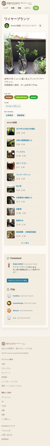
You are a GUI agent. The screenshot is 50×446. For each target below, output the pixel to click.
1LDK (4, 406)
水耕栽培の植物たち (24, 197)
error (13, 25)
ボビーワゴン (21, 163)
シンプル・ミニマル (10, 381)
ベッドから (20, 152)
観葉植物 (20, 115)
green (33, 97)
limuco (16, 310)
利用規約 (5, 439)
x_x (14, 318)
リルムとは (6, 430)
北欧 (3, 364)
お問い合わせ (7, 435)
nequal (25, 353)
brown (9, 97)
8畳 (3, 415)
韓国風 (4, 377)
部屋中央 (19, 220)
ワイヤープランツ (13, 106)
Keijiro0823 (18, 264)
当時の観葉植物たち (24, 140)
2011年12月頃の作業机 (25, 129)
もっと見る (25, 243)
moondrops (18, 303)
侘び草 (19, 186)
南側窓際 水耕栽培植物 (26, 232)
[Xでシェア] (40, 25)
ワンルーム (6, 397)
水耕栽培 (9, 115)
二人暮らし (6, 419)
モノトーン (6, 373)
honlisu (16, 296)
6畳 (3, 410)
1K (3, 401)
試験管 (19, 209)
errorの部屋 (12, 122)
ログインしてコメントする (17, 280)
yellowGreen (21, 97)
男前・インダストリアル (11, 386)
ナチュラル (6, 368)
